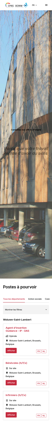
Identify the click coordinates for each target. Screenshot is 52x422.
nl (44, 351)
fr (38, 351)
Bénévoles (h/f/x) (16, 362)
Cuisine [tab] (48, 299)
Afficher (11, 350)
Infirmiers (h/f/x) (16, 395)
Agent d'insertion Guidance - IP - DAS (17, 329)
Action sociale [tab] (35, 299)
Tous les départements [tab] (14, 299)
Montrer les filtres (13, 309)
